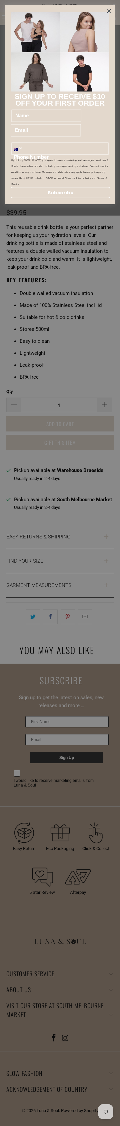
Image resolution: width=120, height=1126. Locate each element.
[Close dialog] (109, 11)
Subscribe (60, 192)
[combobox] (20, 148)
